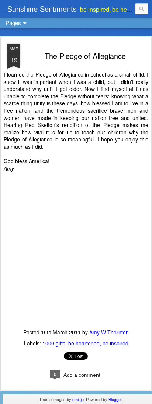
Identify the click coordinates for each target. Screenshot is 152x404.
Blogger (115, 399)
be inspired (115, 343)
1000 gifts (53, 343)
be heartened (84, 343)
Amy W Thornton (109, 332)
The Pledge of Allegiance (85, 55)
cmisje (78, 399)
